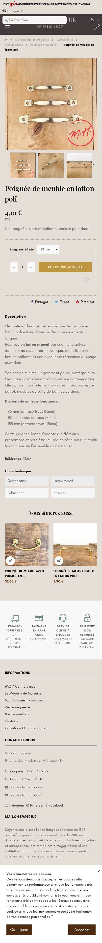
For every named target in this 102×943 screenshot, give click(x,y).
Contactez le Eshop (26, 795)
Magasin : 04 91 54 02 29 (29, 771)
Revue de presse (17, 707)
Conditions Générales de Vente (28, 728)
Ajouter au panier (67, 267)
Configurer (19, 929)
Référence (13, 459)
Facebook (56, 805)
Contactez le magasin (27, 787)
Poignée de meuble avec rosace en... (24, 573)
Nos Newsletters (17, 714)
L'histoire (11, 721)
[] (10, 560)
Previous (9, 165)
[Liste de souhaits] (87, 280)
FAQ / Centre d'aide (20, 686)
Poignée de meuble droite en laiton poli (74, 573)
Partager (41, 302)
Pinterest (87, 302)
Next (93, 165)
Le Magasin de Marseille (23, 693)
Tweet (64, 302)
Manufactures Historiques (24, 700)
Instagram (16, 805)
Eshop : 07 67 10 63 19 (26, 779)
